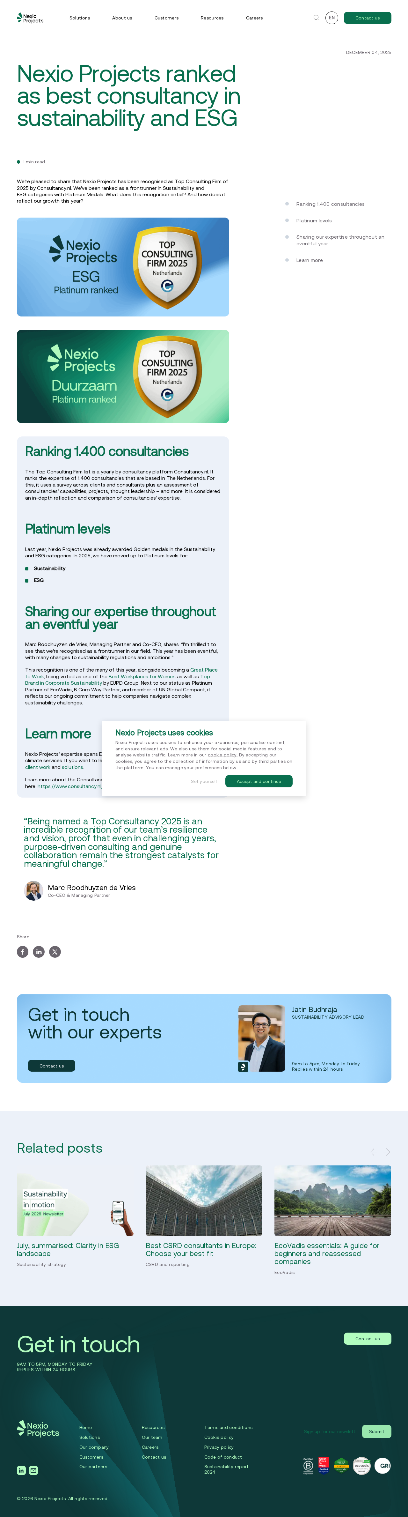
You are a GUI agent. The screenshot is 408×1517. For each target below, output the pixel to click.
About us (122, 17)
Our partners (93, 1466)
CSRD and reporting (168, 1264)
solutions (72, 767)
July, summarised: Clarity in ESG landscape (68, 1249)
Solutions (79, 17)
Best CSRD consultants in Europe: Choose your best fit (201, 1249)
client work (37, 767)
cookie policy (222, 754)
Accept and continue (259, 781)
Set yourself (204, 781)
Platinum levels (315, 220)
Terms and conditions (228, 1427)
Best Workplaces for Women (142, 676)
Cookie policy (219, 1437)
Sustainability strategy (41, 1264)
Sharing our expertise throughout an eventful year (340, 240)
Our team (152, 1437)
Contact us (367, 17)
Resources (212, 17)
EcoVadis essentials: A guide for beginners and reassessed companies (327, 1253)
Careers (254, 17)
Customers (167, 17)
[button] (373, 1152)
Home (85, 1427)
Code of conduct (223, 1457)
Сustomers (91, 1457)
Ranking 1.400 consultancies (331, 203)
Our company (94, 1447)
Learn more (310, 260)
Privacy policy (219, 1447)
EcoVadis (284, 1272)
